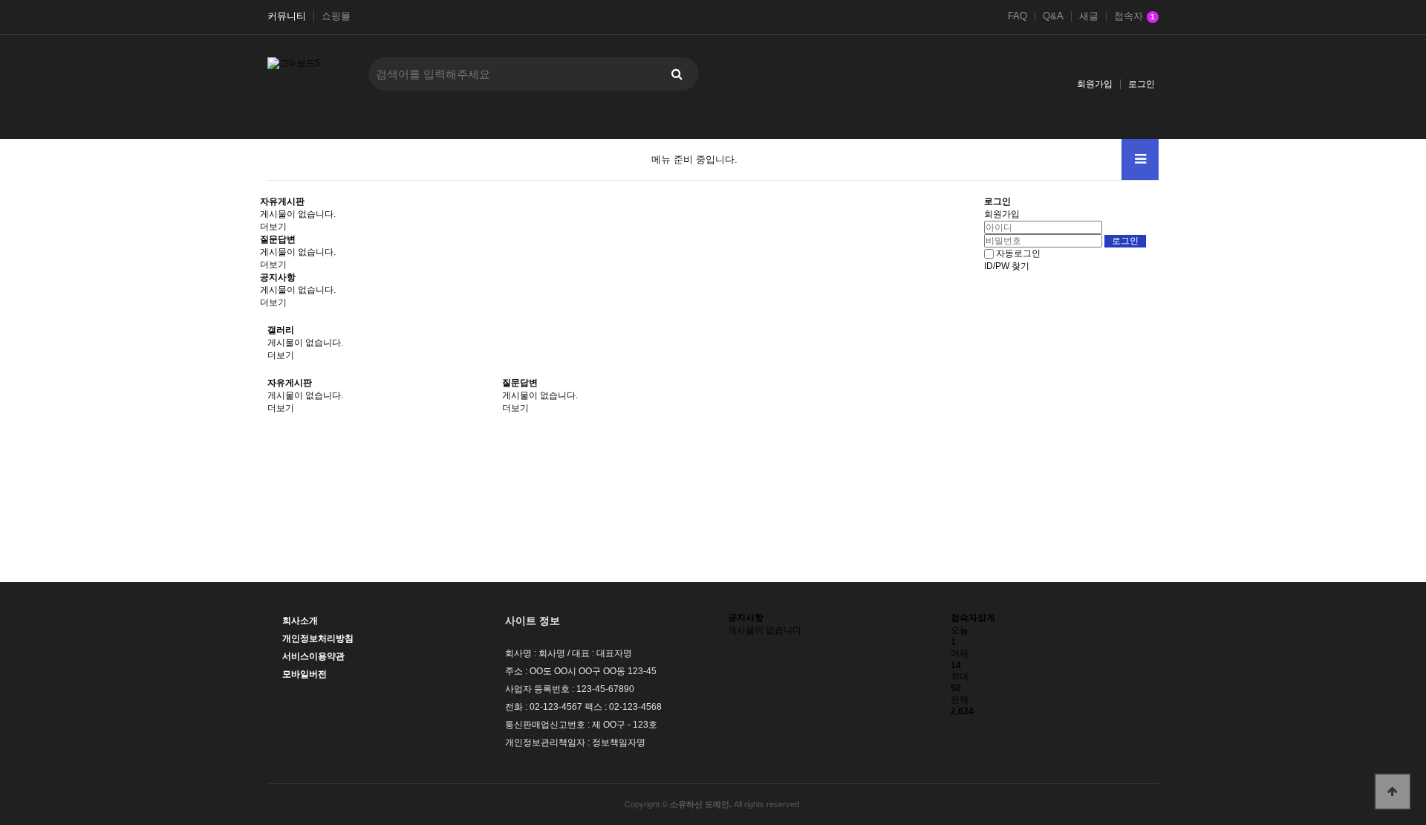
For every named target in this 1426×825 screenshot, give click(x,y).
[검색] (676, 74)
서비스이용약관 (313, 656)
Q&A (1053, 16)
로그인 (1141, 84)
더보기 (273, 226)
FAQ (1017, 16)
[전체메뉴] (1140, 159)
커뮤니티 (286, 16)
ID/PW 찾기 (1006, 266)
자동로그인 (1018, 253)
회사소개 (300, 620)
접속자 (1134, 16)
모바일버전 (304, 674)
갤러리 (280, 330)
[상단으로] (1392, 791)
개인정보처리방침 (318, 638)
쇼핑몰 (336, 16)
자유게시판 (282, 201)
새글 (1088, 16)
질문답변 (278, 239)
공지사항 (278, 277)
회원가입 (1095, 84)
